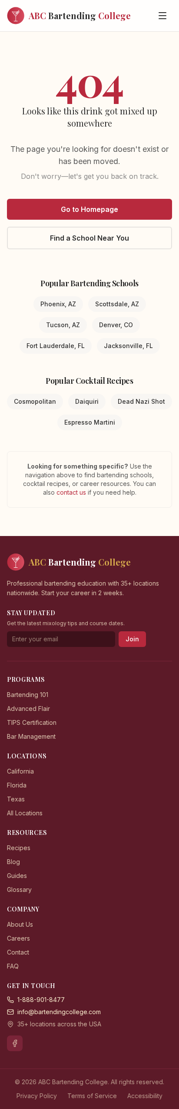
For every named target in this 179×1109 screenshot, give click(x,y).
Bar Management (31, 736)
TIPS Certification (31, 722)
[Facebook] (15, 1043)
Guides (17, 875)
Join (132, 639)
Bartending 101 (27, 694)
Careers (18, 938)
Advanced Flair (28, 708)
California (20, 771)
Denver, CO (116, 324)
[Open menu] (162, 15)
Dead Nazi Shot (141, 401)
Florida (17, 785)
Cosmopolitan (35, 401)
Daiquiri (87, 401)
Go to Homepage (89, 209)
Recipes (18, 847)
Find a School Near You (89, 238)
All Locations (25, 813)
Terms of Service (92, 1095)
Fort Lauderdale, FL (56, 345)
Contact (18, 952)
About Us (20, 924)
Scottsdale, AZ (117, 304)
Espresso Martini (89, 422)
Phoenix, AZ (58, 304)
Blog (13, 861)
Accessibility (144, 1095)
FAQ (13, 966)
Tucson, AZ (63, 324)
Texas (16, 799)
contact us (72, 492)
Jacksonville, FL (128, 345)
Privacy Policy (37, 1095)
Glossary (19, 889)
